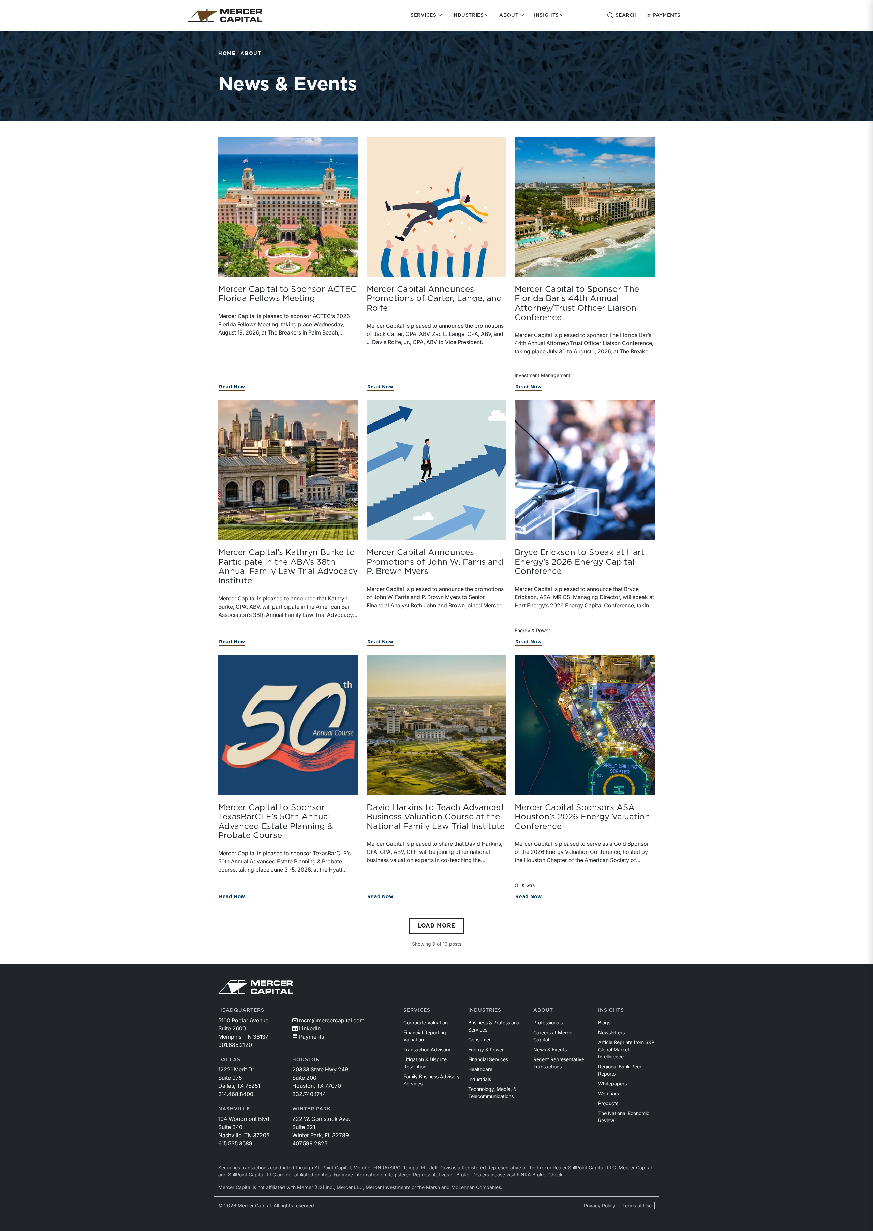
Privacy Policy (599, 1205)
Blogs (604, 1022)
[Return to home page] (225, 15)
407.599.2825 (309, 1143)
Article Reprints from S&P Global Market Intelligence (626, 1049)
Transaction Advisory (426, 1049)
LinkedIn (310, 1028)
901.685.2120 (235, 1044)
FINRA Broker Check (540, 1174)
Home (227, 53)
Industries (484, 1010)
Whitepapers (612, 1083)
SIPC (394, 1167)
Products (608, 1103)
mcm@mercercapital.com (332, 1020)
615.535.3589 (235, 1143)
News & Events (550, 1049)
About (250, 53)
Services (416, 1010)
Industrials (479, 1079)
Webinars (608, 1093)
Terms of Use (637, 1205)
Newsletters (611, 1032)
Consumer (479, 1039)
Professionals (548, 1022)
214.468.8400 (235, 1094)
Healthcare (480, 1069)
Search (626, 15)
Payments (667, 15)
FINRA (380, 1167)
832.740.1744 (309, 1094)
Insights (611, 1010)
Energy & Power (486, 1049)
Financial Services (488, 1059)
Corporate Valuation (425, 1022)
